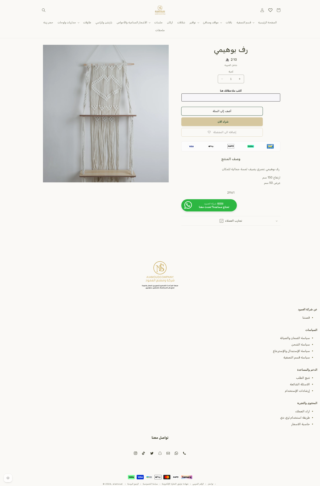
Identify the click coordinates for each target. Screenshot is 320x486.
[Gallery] (106, 113)
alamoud (118, 484)
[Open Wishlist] (270, 10)
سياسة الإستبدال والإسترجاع (291, 351)
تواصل (210, 484)
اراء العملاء (302, 411)
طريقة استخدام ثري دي (295, 417)
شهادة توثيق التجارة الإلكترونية (175, 484)
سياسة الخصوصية (150, 484)
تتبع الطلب (303, 378)
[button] (44, 10)
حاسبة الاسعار (300, 424)
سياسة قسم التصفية (297, 357)
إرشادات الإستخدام (297, 391)
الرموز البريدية (133, 484)
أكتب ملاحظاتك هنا (231, 90)
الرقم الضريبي (198, 484)
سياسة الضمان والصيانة (295, 338)
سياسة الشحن (300, 344)
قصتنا (306, 317)
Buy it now (222, 121)
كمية (231, 71)
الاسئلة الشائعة (300, 384)
